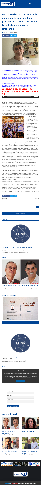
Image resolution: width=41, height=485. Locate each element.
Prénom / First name (10, 391)
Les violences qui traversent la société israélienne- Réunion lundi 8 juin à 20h (10, 451)
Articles (12, 32)
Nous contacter (14, 479)
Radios (15, 32)
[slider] (36, 97)
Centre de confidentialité (24, 479)
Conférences (6, 434)
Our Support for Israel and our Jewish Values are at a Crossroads (17, 247)
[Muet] (34, 96)
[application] (20, 97)
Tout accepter (8, 483)
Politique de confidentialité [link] (31, 483)
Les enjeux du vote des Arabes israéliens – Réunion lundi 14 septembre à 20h (20, 285)
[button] (30, 4)
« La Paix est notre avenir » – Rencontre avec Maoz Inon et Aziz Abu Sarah (29, 451)
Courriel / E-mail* (10, 399)
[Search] (37, 207)
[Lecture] (3, 96)
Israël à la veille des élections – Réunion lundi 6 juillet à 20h (29, 430)
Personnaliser (21, 483)
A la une (3, 434)
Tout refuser (15, 483)
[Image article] (20, 234)
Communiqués (4, 249)
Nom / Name (9, 395)
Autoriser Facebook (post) (20, 381)
